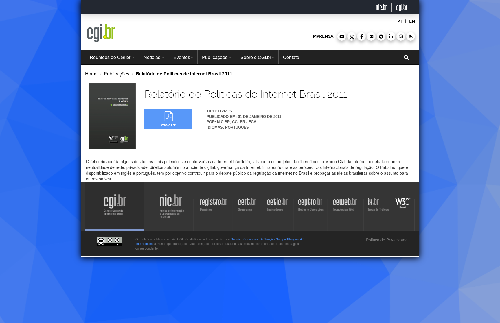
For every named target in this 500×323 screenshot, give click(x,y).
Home (91, 73)
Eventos (181, 57)
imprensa (322, 36)
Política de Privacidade (386, 240)
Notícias (152, 57)
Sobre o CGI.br (255, 57)
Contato (291, 57)
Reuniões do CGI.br (111, 57)
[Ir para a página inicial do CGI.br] (101, 33)
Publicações (215, 57)
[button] (341, 36)
